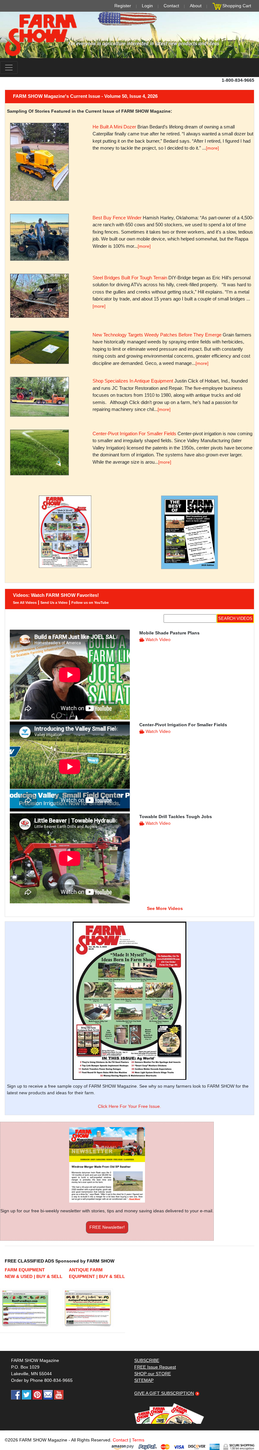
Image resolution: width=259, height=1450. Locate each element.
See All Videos (25, 602)
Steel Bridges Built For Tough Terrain (130, 277)
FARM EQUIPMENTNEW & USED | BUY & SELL (34, 1273)
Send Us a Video (54, 602)
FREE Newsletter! (107, 1227)
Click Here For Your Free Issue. (129, 1106)
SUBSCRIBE (146, 1360)
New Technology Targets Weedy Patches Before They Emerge (157, 334)
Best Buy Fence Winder (117, 217)
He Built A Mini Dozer (114, 126)
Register (122, 5)
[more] (212, 148)
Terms (138, 1439)
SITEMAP (144, 1380)
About (196, 5)
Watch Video (158, 639)
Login (147, 5)
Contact (171, 5)
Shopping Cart (236, 5)
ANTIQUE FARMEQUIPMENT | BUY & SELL (97, 1273)
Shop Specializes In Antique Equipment (133, 380)
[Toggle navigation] (9, 67)
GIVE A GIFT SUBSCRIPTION (164, 1393)
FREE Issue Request (155, 1367)
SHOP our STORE (152, 1373)
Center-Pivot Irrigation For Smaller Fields (134, 433)
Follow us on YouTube (90, 602)
